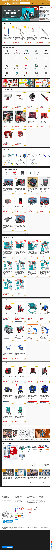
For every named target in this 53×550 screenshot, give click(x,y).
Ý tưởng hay (41, 497)
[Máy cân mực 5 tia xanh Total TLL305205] (8, 411)
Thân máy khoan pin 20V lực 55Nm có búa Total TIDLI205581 (7, 272)
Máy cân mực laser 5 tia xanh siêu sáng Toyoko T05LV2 (44, 377)
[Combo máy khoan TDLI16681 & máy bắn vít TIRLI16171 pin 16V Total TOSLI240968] (32, 245)
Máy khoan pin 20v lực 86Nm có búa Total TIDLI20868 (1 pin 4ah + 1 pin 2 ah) (32, 272)
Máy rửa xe (6, 300)
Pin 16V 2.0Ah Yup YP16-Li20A (20, 207)
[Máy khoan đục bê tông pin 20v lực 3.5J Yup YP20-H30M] (32, 201)
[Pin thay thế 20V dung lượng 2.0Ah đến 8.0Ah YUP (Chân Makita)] (8, 201)
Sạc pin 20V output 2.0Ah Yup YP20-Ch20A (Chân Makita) (32, 189)
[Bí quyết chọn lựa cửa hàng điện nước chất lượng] (42, 19)
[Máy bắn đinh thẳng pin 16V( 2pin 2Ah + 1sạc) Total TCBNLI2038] (20, 13)
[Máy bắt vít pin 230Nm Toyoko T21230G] (45, 116)
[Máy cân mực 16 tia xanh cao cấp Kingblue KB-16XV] (45, 389)
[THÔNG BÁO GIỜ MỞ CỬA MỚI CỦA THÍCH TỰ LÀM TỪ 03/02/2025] (42, 12)
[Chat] (52, 542)
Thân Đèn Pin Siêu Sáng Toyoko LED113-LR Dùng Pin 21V (7, 104)
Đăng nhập (43, 3)
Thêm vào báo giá (6, 106)
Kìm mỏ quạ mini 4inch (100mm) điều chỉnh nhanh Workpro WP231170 (20, 38)
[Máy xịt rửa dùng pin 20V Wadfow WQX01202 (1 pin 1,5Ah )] (32, 329)
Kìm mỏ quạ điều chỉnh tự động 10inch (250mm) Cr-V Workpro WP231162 (32, 38)
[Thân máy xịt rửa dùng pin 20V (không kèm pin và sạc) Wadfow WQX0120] (45, 329)
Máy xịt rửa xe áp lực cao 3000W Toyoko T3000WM (8, 314)
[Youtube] (21, 509)
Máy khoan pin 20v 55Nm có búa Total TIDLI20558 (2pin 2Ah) (44, 252)
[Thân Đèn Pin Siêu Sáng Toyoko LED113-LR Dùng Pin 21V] (8, 97)
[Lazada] (15, 511)
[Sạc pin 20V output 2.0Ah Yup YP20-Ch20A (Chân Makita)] (32, 182)
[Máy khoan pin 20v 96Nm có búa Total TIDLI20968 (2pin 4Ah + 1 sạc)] (8, 284)
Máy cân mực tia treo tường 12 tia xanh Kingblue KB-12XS (8, 396)
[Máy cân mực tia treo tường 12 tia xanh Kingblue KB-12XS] (8, 389)
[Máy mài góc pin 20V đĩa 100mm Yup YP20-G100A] (20, 219)
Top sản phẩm (41, 502)
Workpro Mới (7, 23)
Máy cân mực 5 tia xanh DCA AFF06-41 (19, 417)
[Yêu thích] (51, 3)
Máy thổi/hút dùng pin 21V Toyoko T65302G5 (20, 104)
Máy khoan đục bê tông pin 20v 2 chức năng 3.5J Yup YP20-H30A (8, 189)
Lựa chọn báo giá (18, 106)
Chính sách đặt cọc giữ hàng (19, 501)
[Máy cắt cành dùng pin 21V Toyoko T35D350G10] (8, 116)
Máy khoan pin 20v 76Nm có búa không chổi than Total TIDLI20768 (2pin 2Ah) (19, 272)
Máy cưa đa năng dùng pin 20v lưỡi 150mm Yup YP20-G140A (8, 226)
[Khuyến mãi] (51, 6)
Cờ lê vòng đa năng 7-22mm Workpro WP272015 (44, 38)
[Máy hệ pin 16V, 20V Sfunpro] (10, 83)
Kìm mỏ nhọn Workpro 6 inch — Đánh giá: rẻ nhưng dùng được (10, 439)
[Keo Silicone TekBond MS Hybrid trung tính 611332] (10, 452)
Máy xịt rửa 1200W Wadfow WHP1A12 (20, 354)
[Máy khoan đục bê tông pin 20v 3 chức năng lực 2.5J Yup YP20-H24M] (45, 201)
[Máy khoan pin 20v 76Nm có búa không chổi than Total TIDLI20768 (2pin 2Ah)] (20, 265)
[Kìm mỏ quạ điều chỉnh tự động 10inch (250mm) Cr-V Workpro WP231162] (32, 31)
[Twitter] (17, 509)
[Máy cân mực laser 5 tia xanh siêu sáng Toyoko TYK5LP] (20, 371)
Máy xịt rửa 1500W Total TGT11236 (31, 314)
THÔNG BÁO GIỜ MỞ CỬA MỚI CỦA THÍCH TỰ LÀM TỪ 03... (47, 11)
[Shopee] (23, 509)
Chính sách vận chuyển (18, 496)
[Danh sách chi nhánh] (52, 548)
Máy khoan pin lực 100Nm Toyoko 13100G (32, 122)
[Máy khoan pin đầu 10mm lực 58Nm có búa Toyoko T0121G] (20, 134)
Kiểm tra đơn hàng (5, 496)
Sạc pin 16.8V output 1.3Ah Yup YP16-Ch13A (45, 189)
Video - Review (7, 426)
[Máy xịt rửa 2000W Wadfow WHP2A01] (8, 348)
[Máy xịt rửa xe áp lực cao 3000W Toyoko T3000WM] (8, 308)
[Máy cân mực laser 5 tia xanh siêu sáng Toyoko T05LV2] (45, 371)
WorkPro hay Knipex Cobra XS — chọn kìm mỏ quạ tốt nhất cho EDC (42, 439)
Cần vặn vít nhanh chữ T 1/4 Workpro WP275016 (8, 38)
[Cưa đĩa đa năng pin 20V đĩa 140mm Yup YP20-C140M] (20, 182)
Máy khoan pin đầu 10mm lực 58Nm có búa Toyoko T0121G (20, 141)
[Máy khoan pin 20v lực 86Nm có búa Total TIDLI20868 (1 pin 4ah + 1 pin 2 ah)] (32, 265)
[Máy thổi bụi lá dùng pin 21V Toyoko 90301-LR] (45, 97)
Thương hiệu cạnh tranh (10, 169)
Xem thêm (26, 233)
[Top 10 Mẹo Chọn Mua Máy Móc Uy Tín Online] (44, 472)
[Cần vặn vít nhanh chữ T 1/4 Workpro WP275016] (8, 31)
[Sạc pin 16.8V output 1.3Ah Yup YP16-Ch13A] (45, 182)
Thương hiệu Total (8, 237)
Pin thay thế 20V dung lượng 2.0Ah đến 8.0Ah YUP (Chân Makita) (8, 207)
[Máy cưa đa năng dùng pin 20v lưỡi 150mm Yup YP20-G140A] (8, 219)
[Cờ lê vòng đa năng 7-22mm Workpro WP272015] (44, 31)
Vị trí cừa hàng (33, 0)
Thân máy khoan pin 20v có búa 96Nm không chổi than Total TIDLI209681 (45, 272)
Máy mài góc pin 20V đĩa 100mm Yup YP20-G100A (20, 226)
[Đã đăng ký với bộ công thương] (7, 521)
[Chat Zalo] (51, 544)
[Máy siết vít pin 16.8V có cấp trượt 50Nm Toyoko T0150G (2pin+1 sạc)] (8, 134)
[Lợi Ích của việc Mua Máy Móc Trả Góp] (42, 15)
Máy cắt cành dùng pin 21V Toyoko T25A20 (20, 122)
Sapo (13, 528)
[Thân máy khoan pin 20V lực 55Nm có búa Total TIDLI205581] (8, 265)
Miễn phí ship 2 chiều (18, 497)
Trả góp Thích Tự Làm (5, 497)
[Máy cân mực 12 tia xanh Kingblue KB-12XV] (32, 389)
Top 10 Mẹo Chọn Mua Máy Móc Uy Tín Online (44, 478)
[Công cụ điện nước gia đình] (43, 83)
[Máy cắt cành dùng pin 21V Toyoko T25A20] (20, 116)
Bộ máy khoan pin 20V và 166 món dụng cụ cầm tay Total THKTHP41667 (8, 252)
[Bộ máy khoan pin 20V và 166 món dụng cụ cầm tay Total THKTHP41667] (8, 245)
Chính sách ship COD (18, 500)
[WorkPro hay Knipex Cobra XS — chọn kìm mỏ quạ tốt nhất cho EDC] (42, 433)
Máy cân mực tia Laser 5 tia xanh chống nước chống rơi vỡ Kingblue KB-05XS (20, 396)
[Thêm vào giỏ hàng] (13, 42)
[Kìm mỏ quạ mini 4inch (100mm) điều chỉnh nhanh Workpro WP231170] (20, 31)
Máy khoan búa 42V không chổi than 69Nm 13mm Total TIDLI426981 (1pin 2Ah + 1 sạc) (20, 291)
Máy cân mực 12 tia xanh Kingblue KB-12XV (32, 396)
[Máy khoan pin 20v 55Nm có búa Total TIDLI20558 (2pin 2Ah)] (45, 245)
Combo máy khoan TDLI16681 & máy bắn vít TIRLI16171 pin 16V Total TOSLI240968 (32, 252)
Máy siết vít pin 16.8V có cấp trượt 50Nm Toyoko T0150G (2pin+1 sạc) (7, 141)
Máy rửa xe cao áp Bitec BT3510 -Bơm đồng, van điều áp (19, 336)
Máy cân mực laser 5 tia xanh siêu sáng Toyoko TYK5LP (19, 377)
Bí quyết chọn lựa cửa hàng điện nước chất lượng (47, 19)
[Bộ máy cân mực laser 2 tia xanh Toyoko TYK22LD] (8, 371)
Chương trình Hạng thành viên (32, 502)
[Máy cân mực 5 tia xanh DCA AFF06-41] (20, 411)
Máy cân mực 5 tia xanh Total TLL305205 (7, 417)
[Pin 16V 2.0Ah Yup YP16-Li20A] (20, 201)
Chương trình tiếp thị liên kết (6, 500)
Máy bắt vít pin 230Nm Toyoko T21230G (44, 122)
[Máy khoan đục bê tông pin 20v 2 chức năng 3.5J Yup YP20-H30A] (8, 182)
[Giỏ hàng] (51, 1)
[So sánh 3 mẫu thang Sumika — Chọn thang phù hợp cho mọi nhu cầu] (26, 433)
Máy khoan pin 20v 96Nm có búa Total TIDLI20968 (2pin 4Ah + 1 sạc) (7, 290)
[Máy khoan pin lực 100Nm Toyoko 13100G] (32, 116)
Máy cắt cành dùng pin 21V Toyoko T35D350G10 (8, 122)
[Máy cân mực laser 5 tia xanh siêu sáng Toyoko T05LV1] (32, 371)
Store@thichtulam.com (8, 511)
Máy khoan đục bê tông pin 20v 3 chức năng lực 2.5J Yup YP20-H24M (44, 207)
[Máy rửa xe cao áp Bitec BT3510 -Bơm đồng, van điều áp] (20, 329)
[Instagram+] (19, 509)
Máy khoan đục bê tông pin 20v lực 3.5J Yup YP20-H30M (32, 207)
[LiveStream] (51, 8)
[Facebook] (15, 509)
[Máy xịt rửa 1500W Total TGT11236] (32, 308)
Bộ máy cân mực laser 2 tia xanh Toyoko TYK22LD (8, 377)
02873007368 (48, 0)
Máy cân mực (6, 363)
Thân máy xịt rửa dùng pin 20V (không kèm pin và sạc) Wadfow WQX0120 (45, 336)
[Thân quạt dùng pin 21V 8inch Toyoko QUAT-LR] (32, 97)
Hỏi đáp (40, 500)
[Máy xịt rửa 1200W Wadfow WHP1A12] (20, 348)
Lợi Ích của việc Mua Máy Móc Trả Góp (47, 15)
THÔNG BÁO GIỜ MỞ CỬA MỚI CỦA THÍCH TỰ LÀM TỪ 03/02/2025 (8, 478)
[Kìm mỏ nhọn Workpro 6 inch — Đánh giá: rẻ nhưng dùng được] (10, 433)
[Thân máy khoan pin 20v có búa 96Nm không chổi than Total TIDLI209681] (45, 265)
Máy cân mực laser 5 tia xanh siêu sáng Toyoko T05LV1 (31, 377)
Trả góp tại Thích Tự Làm (31, 497)
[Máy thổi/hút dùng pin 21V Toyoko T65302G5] (20, 97)
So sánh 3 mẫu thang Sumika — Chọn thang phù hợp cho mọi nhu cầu (25, 439)
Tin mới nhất (42, 7)
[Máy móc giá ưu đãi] (26, 83)
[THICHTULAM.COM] (6, 3)
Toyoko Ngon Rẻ (7, 89)
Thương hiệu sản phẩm (43, 504)
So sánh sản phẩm (42, 501)
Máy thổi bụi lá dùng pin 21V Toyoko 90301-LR (44, 104)
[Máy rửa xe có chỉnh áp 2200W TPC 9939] (45, 308)
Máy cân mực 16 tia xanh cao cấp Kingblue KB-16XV (44, 396)
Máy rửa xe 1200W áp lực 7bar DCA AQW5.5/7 (7, 336)
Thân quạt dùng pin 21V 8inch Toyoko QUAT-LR (31, 104)
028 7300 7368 (7, 512)
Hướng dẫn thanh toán (30, 496)
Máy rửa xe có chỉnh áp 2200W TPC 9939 (44, 314)
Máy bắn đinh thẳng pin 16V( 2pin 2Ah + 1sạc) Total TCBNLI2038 (20, 252)
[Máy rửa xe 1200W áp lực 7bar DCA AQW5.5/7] (8, 329)
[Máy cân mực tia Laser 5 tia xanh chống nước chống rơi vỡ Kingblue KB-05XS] (20, 389)
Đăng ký (48, 3)
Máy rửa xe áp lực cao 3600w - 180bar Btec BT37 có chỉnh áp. (20, 314)
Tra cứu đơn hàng (41, 0)
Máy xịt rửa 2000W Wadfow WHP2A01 (8, 354)
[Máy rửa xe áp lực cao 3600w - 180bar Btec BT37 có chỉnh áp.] (20, 308)
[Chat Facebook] (51, 546)
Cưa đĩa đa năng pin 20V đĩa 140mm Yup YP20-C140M (20, 189)
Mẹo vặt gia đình (42, 496)
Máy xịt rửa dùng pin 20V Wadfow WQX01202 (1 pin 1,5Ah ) (32, 336)
